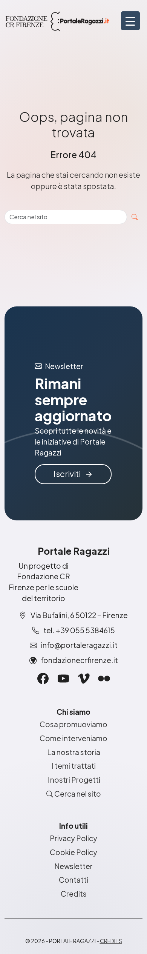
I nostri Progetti (73, 779)
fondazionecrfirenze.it (79, 660)
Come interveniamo (73, 738)
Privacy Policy (73, 838)
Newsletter (73, 866)
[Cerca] (134, 217)
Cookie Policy (73, 852)
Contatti (73, 879)
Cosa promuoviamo (73, 724)
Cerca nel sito (77, 793)
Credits (74, 893)
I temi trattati (74, 765)
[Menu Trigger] (130, 20)
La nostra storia (73, 752)
